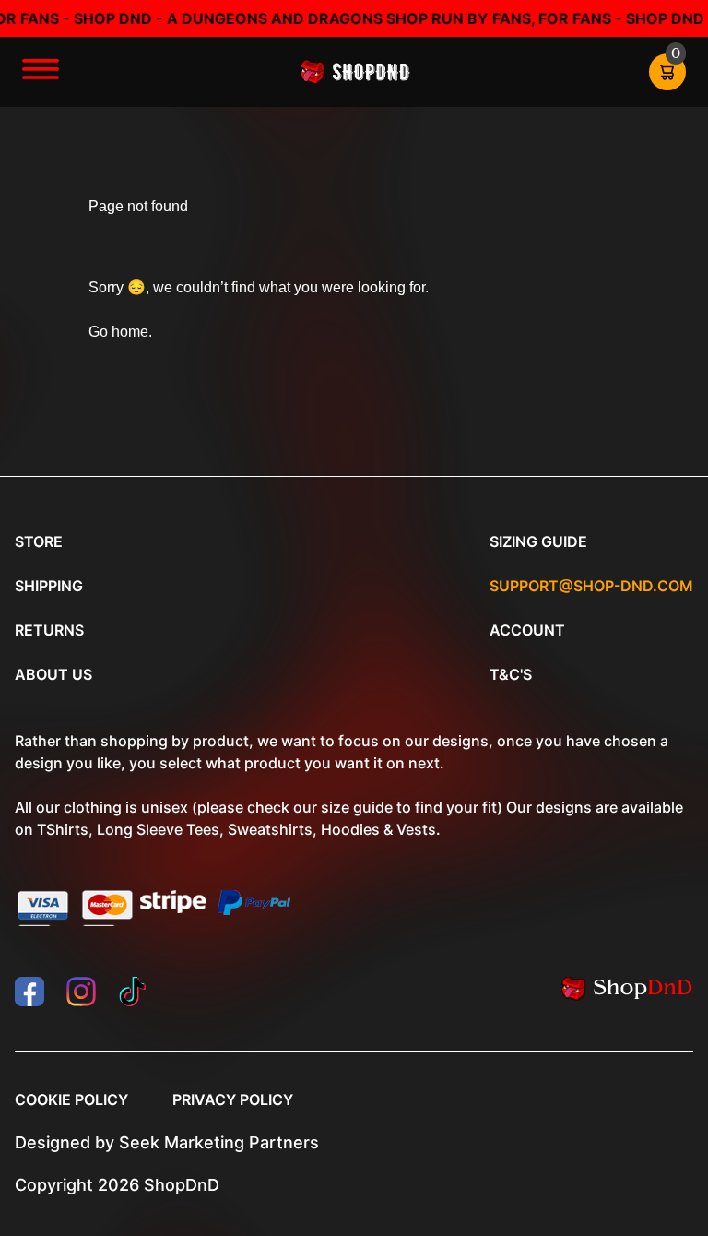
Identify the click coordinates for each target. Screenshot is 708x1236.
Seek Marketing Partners (219, 1142)
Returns (49, 630)
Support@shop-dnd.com (591, 585)
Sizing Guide (538, 541)
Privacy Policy (232, 1099)
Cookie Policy (71, 1099)
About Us (53, 674)
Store (39, 541)
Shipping (49, 585)
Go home (118, 331)
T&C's (511, 674)
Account (527, 630)
